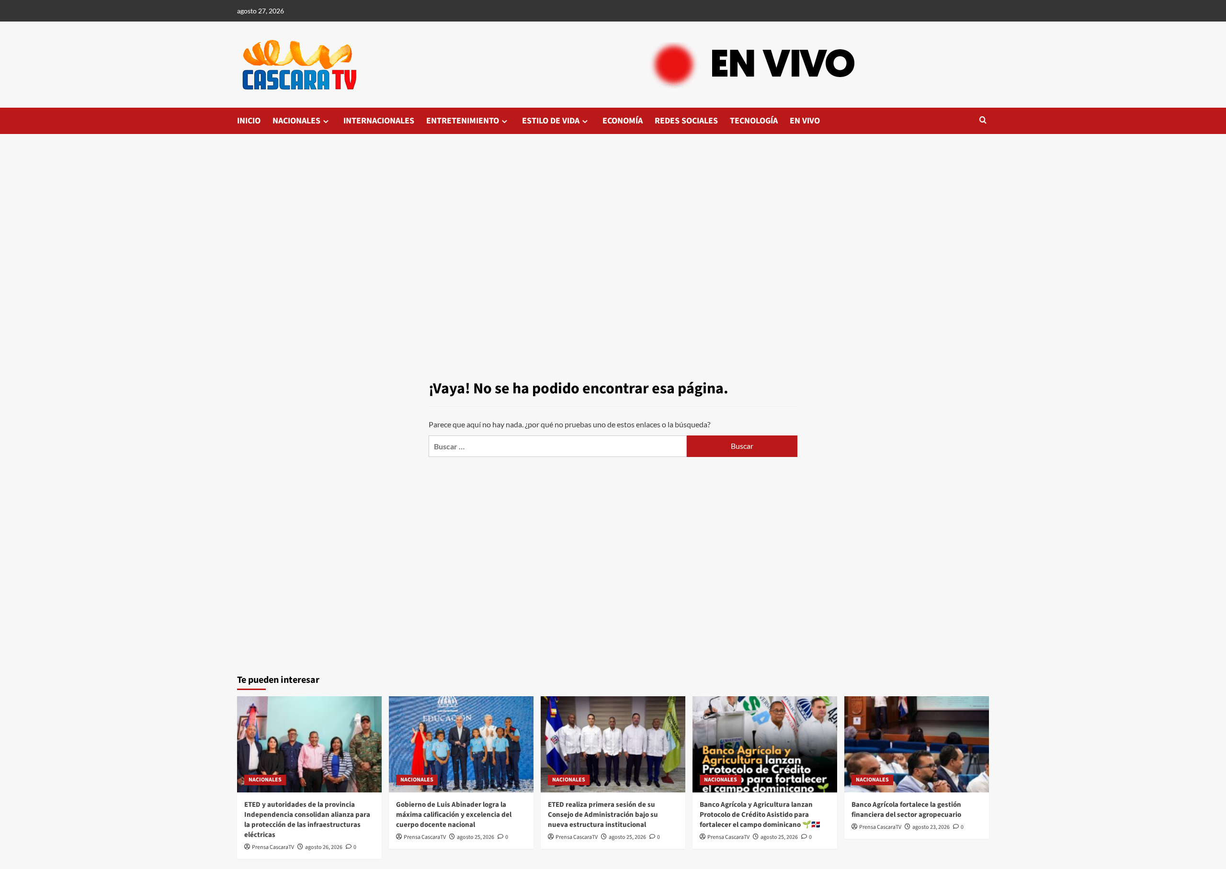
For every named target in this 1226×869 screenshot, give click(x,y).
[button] (983, 120)
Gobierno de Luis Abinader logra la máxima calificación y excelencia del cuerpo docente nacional (453, 815)
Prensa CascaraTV (273, 847)
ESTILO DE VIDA (550, 121)
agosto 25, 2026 (475, 837)
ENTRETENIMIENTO (462, 121)
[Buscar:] (558, 446)
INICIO (249, 121)
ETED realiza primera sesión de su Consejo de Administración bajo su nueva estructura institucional (603, 815)
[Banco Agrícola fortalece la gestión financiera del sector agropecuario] (916, 744)
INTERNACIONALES (378, 121)
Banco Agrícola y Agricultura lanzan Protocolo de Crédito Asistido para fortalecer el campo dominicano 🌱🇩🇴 (760, 815)
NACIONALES (296, 121)
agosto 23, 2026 (931, 827)
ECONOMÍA (622, 121)
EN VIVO (805, 121)
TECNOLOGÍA (754, 121)
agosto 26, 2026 (323, 847)
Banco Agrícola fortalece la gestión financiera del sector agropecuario (906, 810)
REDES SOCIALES (686, 121)
